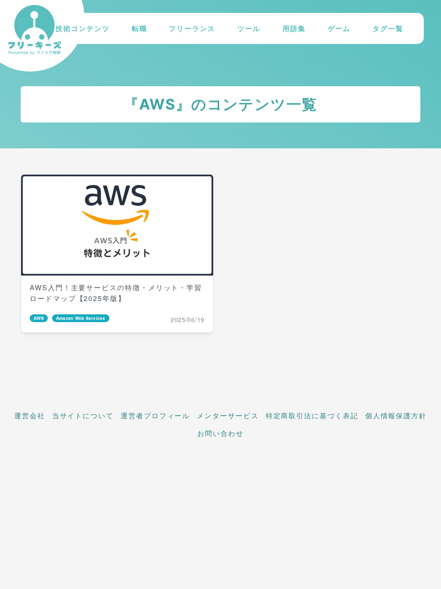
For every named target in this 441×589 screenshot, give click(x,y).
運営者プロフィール (155, 415)
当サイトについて (83, 415)
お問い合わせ (220, 433)
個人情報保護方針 (396, 415)
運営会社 (29, 415)
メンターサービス (227, 415)
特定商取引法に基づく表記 (312, 415)
